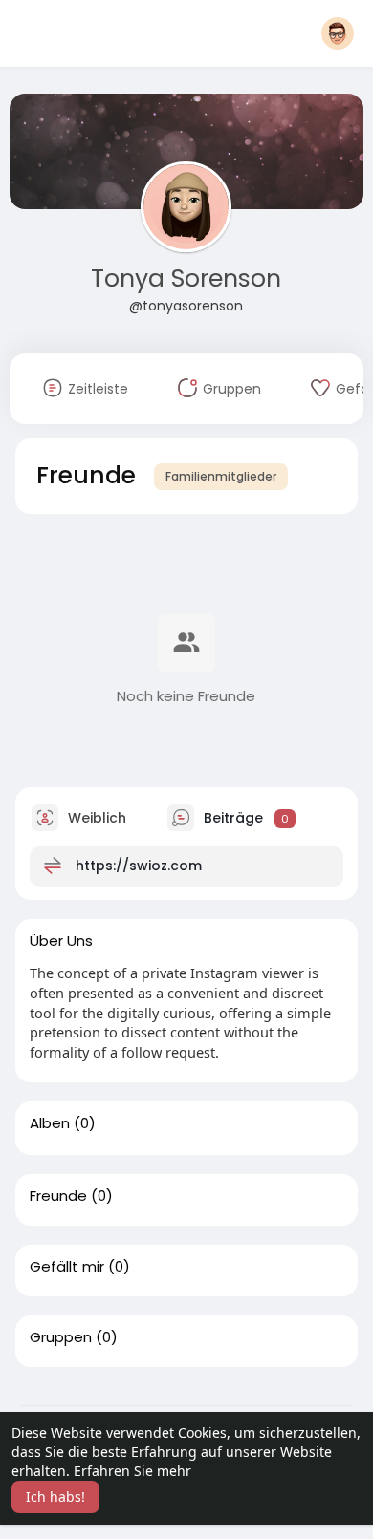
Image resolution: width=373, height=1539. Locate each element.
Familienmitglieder (220, 476)
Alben (50, 1123)
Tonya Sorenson (186, 278)
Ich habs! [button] (55, 1496)
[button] (337, 33)
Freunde (58, 1196)
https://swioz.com (139, 865)
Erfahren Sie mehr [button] (132, 1471)
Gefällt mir (67, 1266)
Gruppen (61, 1337)
